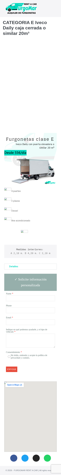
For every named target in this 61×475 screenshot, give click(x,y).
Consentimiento (13, 352)
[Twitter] (25, 458)
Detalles (13, 266)
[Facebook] (13, 458)
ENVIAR (11, 369)
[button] (30, 266)
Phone (9, 305)
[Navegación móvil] (57, 9)
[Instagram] (36, 458)
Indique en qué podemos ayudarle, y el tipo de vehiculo (26, 330)
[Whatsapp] (47, 458)
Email (8, 317)
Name (8, 293)
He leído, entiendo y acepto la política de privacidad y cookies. (29, 356)
